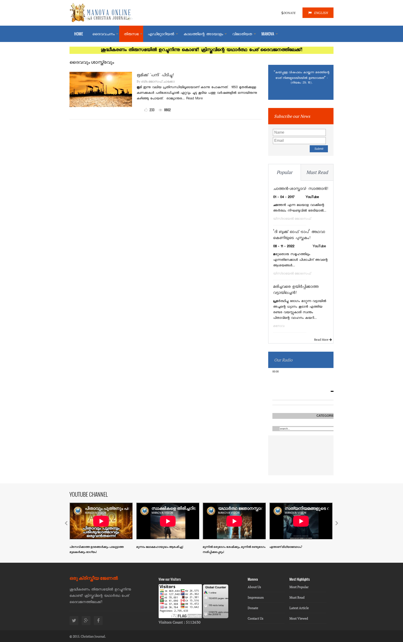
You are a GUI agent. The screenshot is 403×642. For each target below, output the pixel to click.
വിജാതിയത (242, 35)
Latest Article (299, 608)
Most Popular (299, 587)
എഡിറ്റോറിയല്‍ (161, 35)
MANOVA (267, 34)
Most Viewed (298, 618)
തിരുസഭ (131, 35)
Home (78, 34)
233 (151, 109)
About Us (254, 587)
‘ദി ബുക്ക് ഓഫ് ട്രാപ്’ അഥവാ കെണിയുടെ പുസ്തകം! (299, 235)
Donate (253, 608)
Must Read (317, 172)
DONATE (289, 13)
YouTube (319, 246)
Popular (284, 172)
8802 (167, 109)
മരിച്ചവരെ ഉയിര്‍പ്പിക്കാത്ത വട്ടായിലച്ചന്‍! (296, 290)
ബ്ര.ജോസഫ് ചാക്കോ (158, 81)
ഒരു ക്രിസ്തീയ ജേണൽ (93, 577)
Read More (321, 339)
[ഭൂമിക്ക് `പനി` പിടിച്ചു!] (100, 105)
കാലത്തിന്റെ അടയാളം (203, 35)
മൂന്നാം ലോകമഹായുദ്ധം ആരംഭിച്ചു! (159, 546)
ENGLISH (321, 12)
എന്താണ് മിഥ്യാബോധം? (285, 546)
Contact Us (255, 618)
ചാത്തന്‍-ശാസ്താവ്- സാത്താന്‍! (300, 189)
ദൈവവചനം (103, 35)
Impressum (256, 597)
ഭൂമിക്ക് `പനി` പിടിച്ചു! (155, 75)
